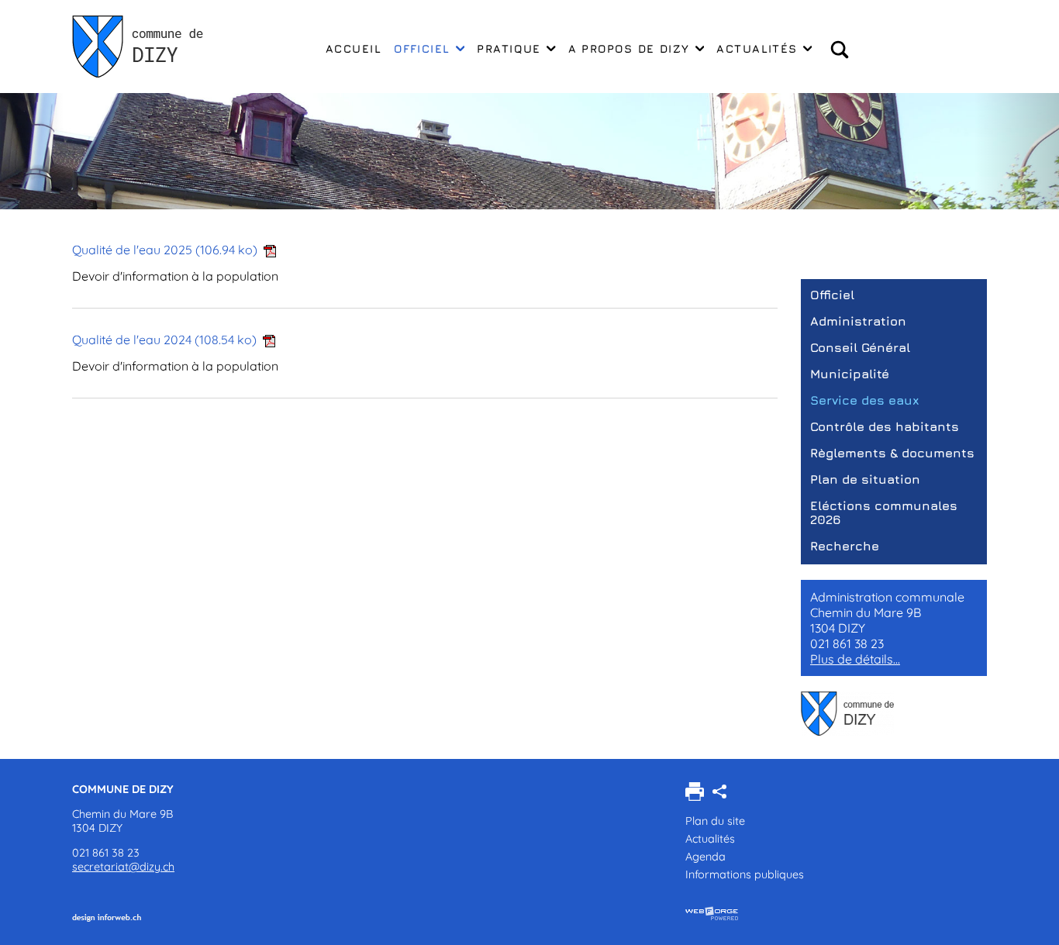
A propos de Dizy (629, 48)
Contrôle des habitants (884, 426)
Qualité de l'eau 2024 (164, 339)
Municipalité (849, 374)
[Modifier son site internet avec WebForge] (711, 914)
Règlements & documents (892, 453)
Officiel (422, 48)
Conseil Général (860, 347)
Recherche (844, 546)
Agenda (705, 857)
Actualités (756, 48)
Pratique (509, 48)
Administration (858, 321)
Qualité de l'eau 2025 (164, 249)
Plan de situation (865, 479)
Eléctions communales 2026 (883, 512)
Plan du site (715, 821)
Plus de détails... (855, 659)
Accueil (353, 48)
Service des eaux (864, 400)
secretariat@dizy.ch (123, 867)
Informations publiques (744, 874)
